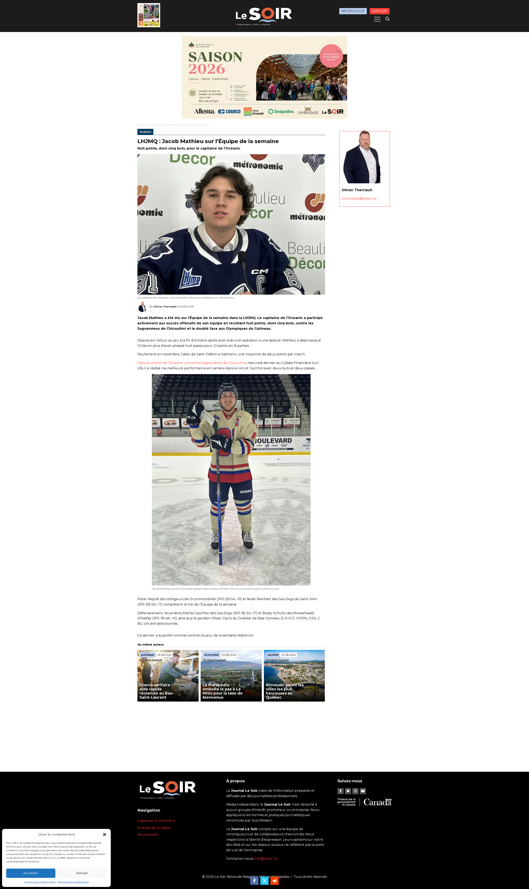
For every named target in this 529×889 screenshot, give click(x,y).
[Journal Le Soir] (264, 15)
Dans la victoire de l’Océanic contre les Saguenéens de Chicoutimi (191, 363)
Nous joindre (147, 835)
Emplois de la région (154, 828)
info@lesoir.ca (265, 859)
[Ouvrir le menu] (377, 19)
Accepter (30, 873)
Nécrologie (353, 11)
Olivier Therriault (165, 306)
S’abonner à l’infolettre (156, 821)
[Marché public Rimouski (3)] (264, 77)
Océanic (142, 124)
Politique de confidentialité (39, 881)
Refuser (82, 873)
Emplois (379, 11)
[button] (104, 834)
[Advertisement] (231, 732)
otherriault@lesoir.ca (359, 198)
